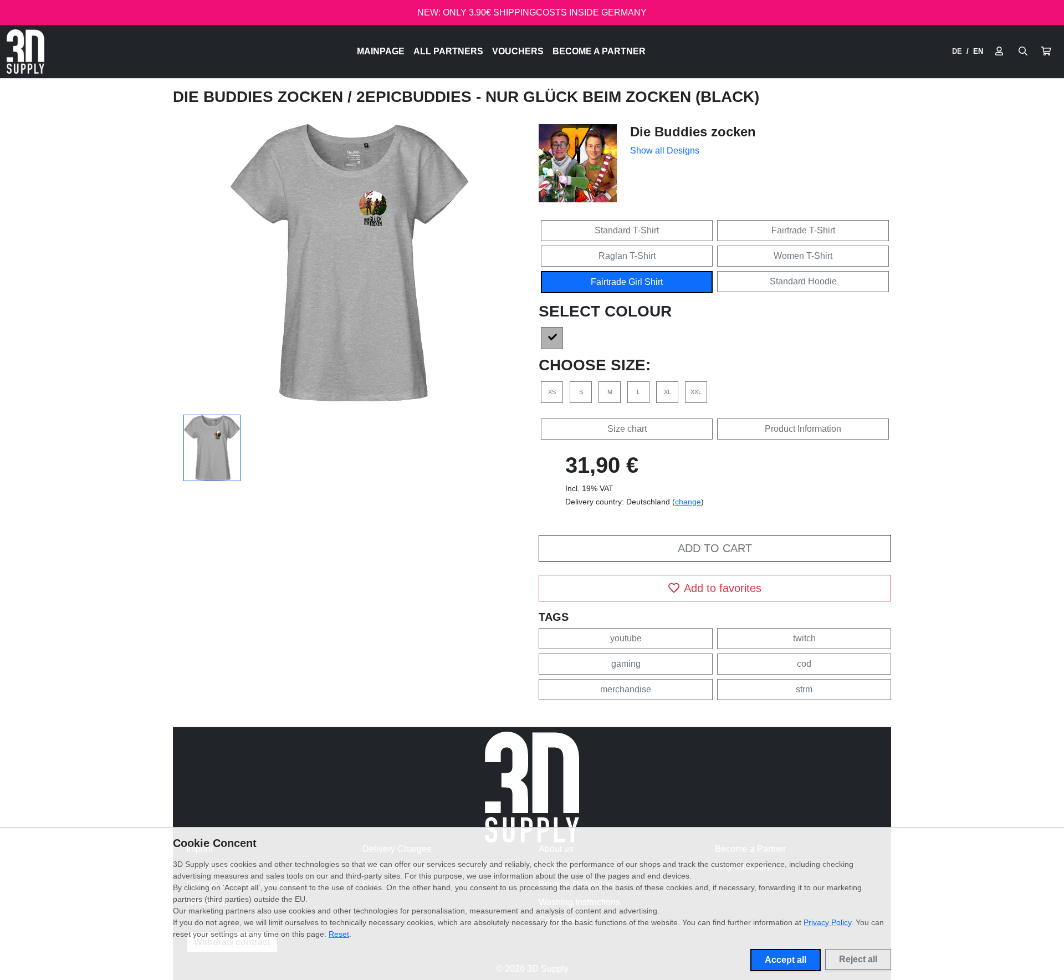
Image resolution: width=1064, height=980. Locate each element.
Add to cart (715, 548)
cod (804, 663)
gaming (626, 663)
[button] (1045, 52)
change (688, 501)
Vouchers (518, 51)
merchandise (625, 689)
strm (804, 689)
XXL (696, 392)
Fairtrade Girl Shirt (627, 282)
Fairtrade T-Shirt (803, 230)
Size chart (627, 428)
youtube (626, 638)
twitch (804, 638)
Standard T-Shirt (627, 230)
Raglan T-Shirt (627, 256)
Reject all (858, 959)
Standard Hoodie (803, 281)
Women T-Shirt (803, 256)
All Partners (448, 51)
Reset (339, 934)
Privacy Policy (827, 922)
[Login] (999, 52)
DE (957, 51)
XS (552, 392)
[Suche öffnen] (1023, 52)
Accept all (785, 959)
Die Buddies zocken (260, 96)
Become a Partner (599, 51)
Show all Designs (664, 150)
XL (667, 392)
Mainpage (381, 51)
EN (978, 51)
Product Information (803, 428)
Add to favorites (722, 588)
